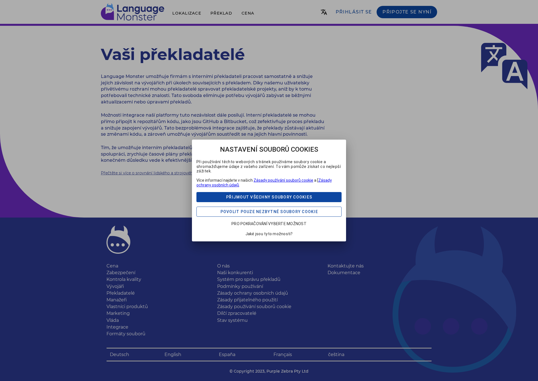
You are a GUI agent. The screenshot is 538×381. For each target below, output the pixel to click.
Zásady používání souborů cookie (283, 180)
